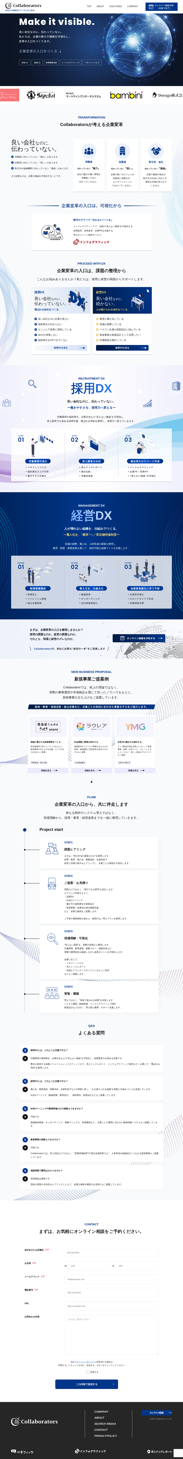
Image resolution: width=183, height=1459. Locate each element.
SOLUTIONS (115, 6)
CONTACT (101, 1429)
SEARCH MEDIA (105, 1423)
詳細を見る (46, 770)
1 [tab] (91, 782)
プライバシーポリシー (84, 1362)
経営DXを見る (122, 348)
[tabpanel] (48, 744)
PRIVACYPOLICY (105, 1435)
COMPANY (132, 6)
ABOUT (100, 6)
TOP (89, 6)
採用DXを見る (61, 348)
